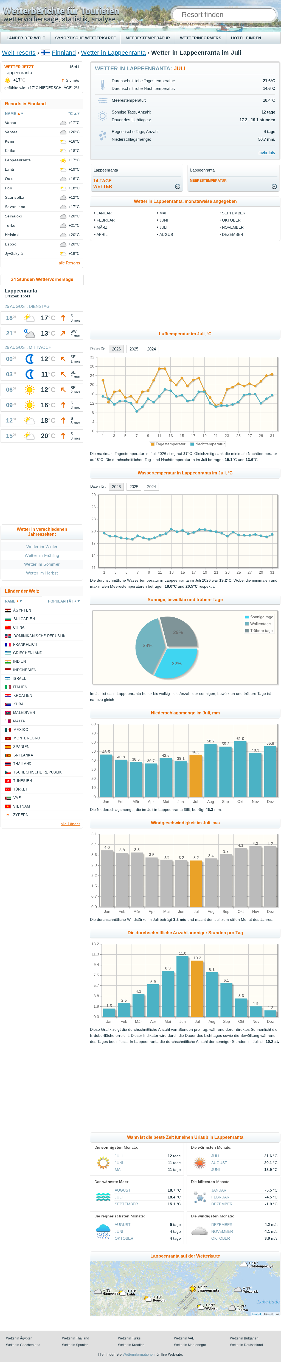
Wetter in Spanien (75, 1345)
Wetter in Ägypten (19, 1338)
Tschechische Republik (37, 772)
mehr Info (266, 152)
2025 (134, 349)
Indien (19, 661)
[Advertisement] (42, 484)
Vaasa (10, 122)
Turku (10, 225)
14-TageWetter (102, 183)
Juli (163, 227)
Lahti (9, 169)
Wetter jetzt (19, 67)
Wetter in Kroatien (131, 1345)
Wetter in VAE (184, 1338)
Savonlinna (15, 207)
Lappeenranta (18, 160)
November (233, 227)
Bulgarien (24, 619)
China (19, 627)
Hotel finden (246, 38)
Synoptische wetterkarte (85, 38)
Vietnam (21, 806)
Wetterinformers (200, 38)
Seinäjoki (13, 216)
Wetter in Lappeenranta (113, 52)
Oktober (231, 220)
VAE (17, 798)
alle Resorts (69, 263)
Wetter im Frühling (42, 555)
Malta (19, 721)
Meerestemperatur (148, 38)
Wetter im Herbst (42, 573)
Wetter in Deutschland (246, 1345)
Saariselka (14, 197)
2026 (116, 349)
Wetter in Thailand (75, 1338)
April (102, 234)
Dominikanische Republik (39, 636)
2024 (151, 349)
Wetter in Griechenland (23, 1345)
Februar (106, 220)
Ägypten (22, 610)
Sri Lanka (23, 755)
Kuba (18, 704)
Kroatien (22, 696)
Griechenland (27, 653)
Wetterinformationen (138, 1354)
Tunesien (22, 781)
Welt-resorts (19, 52)
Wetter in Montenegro (190, 1345)
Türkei (20, 789)
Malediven (24, 713)
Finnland (64, 52)
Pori (8, 188)
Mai (162, 213)
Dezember (232, 234)
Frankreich (25, 644)
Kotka (10, 150)
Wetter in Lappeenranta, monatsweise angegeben (185, 201)
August (167, 234)
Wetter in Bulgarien (244, 1338)
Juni (163, 220)
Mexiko (20, 730)
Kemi (9, 141)
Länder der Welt (26, 38)
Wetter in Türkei (129, 1338)
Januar (104, 213)
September (233, 213)
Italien (20, 687)
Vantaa (11, 132)
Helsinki (12, 235)
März (102, 227)
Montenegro (26, 738)
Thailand (22, 764)
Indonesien (24, 670)
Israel (19, 678)
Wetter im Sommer (42, 564)
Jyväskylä (14, 253)
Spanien (21, 747)
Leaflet (256, 1314)
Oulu (9, 178)
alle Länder (70, 824)
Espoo (10, 244)
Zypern (20, 815)
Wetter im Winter (42, 546)
